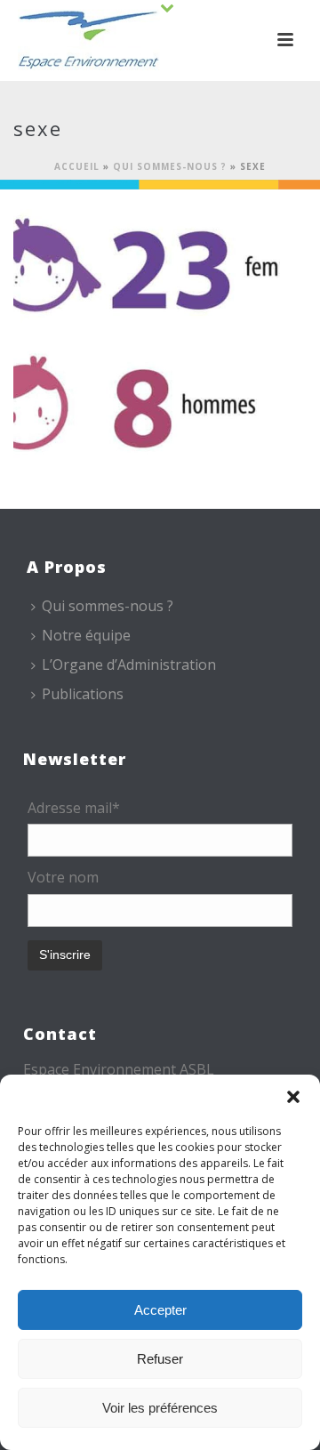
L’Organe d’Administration (129, 664)
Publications (83, 694)
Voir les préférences (160, 1407)
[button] (293, 1097)
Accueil (77, 166)
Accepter (160, 1309)
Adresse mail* (74, 808)
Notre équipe (86, 635)
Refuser (160, 1358)
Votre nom (63, 877)
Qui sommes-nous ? (170, 166)
